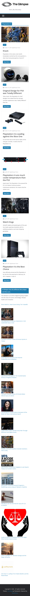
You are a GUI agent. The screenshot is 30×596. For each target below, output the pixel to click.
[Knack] (15, 34)
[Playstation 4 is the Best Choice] (15, 249)
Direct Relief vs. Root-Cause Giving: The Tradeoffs (14, 304)
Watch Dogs (8, 222)
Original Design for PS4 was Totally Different (13, 91)
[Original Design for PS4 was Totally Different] (15, 74)
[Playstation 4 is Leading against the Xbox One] (15, 118)
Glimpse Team (17, 47)
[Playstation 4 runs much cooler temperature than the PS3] (15, 159)
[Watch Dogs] (15, 205)
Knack (5, 50)
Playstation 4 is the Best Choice (14, 267)
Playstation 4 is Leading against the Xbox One (13, 135)
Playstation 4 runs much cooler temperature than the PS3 (14, 177)
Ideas (5, 44)
